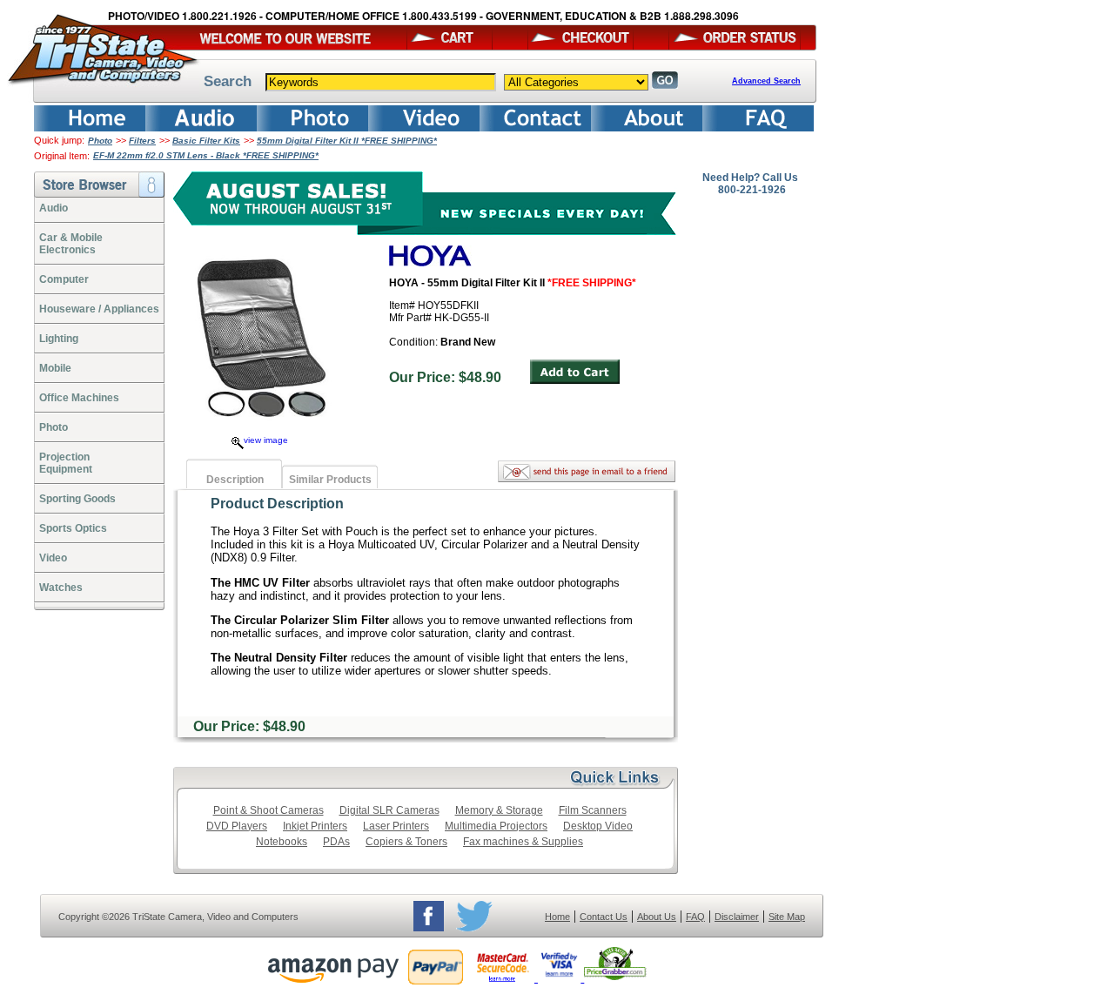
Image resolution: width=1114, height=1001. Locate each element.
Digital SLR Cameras (389, 810)
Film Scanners (593, 810)
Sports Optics (73, 528)
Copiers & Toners (406, 842)
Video (53, 558)
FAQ (695, 916)
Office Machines (79, 398)
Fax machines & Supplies (523, 842)
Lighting (58, 339)
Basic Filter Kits (206, 140)
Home (557, 916)
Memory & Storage (499, 810)
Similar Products (330, 480)
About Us (656, 916)
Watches (61, 587)
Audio (53, 208)
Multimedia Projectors (496, 826)
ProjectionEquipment (65, 463)
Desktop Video (598, 826)
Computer (64, 279)
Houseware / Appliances (99, 309)
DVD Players (236, 826)
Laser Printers (396, 826)
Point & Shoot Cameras (268, 810)
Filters (142, 140)
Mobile (55, 368)
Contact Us (603, 916)
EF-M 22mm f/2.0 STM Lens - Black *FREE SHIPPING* (206, 155)
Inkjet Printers (315, 826)
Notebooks (281, 842)
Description (235, 480)
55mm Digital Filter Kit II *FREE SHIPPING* (347, 140)
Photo (100, 140)
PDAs (336, 842)
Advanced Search (766, 81)
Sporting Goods (77, 499)
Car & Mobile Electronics (71, 244)
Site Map (786, 916)
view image (266, 440)
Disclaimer (737, 916)
